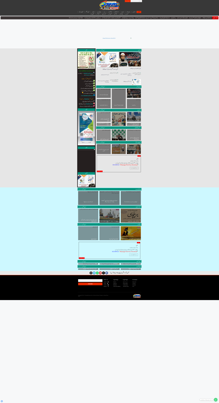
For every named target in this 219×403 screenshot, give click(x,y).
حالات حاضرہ (128, 12)
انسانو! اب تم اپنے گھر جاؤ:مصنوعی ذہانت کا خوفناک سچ (134, 138)
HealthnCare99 (89, 104)
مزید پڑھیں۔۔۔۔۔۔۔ (101, 50)
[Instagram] (91, 273)
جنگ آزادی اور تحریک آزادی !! (113, 239)
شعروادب (126, 14)
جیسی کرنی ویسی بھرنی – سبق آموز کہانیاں (104, 120)
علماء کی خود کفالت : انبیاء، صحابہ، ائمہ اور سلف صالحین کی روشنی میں (134, 124)
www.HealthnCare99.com (87, 96)
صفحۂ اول (139, 12)
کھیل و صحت (110, 14)
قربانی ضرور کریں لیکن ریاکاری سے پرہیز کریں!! (104, 124)
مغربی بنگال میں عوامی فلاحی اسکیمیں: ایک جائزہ (195, 18)
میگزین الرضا (92, 14)
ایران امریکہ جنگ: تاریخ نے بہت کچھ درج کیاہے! (90, 269)
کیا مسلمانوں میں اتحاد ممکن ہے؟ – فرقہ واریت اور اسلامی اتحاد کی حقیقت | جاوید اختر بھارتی (146, 18)
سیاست (105, 12)
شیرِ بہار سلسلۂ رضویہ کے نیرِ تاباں (105, 74)
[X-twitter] (103, 273)
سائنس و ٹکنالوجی (116, 12)
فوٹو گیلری (115, 14)
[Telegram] (94, 273)
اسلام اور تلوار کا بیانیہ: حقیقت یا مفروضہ (134, 239)
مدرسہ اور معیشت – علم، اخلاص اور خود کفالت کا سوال (119, 124)
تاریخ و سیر (93, 12)
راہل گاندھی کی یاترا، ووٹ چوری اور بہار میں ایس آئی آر (76, 18)
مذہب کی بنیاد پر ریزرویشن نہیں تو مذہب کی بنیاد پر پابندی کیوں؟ (92, 18)
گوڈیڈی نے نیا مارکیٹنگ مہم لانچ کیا (104, 139)
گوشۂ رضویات (104, 14)
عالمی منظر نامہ (121, 14)
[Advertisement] (109, 28)
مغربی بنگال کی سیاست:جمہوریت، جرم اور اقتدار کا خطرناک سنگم (103, 81)
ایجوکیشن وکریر (110, 12)
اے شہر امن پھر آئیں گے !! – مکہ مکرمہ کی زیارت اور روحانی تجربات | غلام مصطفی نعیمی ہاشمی (134, 119)
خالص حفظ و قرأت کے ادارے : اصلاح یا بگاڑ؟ (88, 202)
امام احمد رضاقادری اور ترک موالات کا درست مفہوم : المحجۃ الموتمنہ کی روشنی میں (89, 220)
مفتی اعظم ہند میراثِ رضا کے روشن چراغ (112, 221)
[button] (215, 399)
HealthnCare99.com (88, 73)
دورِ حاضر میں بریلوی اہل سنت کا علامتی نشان (133, 221)
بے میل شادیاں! (173, 18)
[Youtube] (100, 273)
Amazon (88, 75)
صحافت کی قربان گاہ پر (94, 239)
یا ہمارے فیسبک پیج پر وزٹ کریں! (134, 168)
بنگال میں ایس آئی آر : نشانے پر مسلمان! (182, 18)
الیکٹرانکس (98, 14)
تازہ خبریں (134, 12)
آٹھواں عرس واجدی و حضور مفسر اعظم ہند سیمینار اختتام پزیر (104, 150)
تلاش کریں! (127, 1)
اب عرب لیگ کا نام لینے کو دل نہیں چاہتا (134, 269)
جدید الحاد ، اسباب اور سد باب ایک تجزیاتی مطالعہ (128, 18)
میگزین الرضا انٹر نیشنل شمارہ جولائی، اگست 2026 (110, 69)
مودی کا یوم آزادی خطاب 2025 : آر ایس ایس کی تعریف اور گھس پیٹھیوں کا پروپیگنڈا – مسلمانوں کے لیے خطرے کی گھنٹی (109, 201)
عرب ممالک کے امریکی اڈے (114, 269)
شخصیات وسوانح (81, 12)
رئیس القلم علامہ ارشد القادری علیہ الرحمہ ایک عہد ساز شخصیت (126, 74)
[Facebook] (106, 273)
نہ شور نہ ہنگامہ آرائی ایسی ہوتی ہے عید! (165, 18)
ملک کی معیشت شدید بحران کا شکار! (207, 18)
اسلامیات (122, 12)
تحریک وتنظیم (87, 12)
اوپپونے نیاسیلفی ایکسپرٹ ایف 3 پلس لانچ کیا (119, 138)
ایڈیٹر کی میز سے (99, 12)
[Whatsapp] (97, 273)
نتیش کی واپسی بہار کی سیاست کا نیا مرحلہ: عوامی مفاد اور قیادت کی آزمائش (111, 18)
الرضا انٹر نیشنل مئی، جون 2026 (127, 81)
